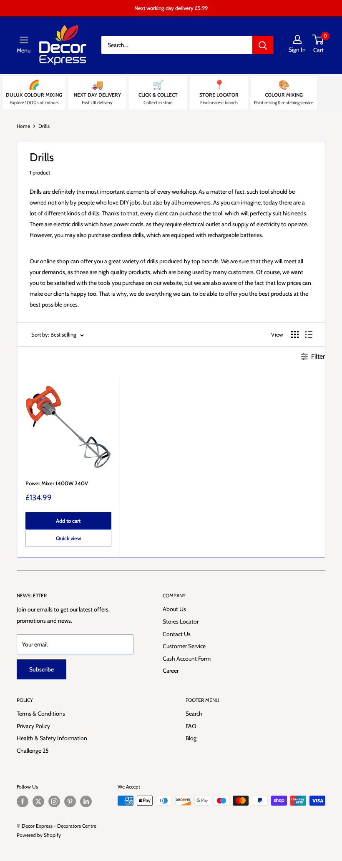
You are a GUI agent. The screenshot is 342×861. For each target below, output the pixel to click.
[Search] (262, 45)
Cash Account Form (187, 658)
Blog (191, 738)
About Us (174, 609)
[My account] (297, 39)
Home (23, 126)
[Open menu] (24, 40)
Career (171, 670)
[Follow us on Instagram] (54, 801)
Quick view (68, 538)
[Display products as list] (308, 334)
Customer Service (184, 646)
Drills (44, 126)
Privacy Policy (33, 726)
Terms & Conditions (41, 713)
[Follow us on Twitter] (38, 801)
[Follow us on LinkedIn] (86, 801)
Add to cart (68, 520)
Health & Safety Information (52, 738)
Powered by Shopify (39, 835)
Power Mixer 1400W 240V (56, 483)
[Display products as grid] (295, 334)
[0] (318, 40)
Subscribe (41, 669)
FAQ (191, 726)
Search (194, 713)
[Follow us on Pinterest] (70, 801)
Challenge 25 (33, 750)
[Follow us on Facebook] (22, 801)
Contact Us (177, 634)
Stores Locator (181, 621)
